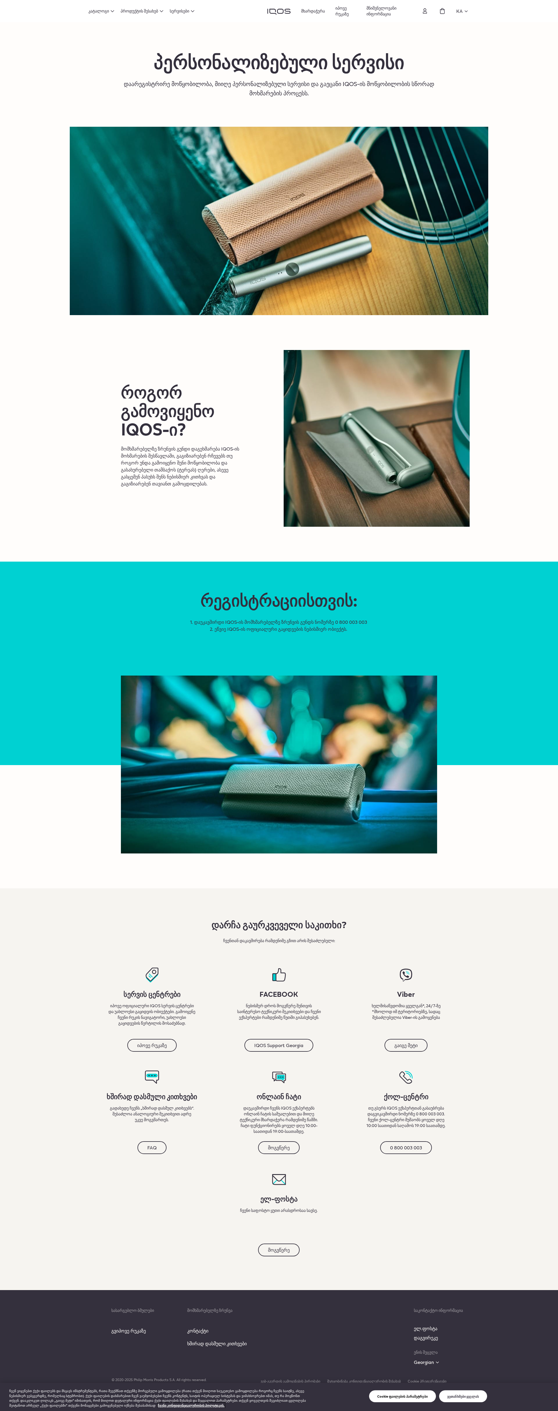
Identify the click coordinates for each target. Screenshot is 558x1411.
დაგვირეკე (426, 1337)
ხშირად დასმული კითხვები (217, 1343)
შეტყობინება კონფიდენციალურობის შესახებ (364, 1381)
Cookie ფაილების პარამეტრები (402, 1396)
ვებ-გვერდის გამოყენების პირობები (290, 1381)
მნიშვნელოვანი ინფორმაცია (381, 11)
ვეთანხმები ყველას (463, 1396)
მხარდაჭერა (313, 11)
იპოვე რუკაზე (342, 11)
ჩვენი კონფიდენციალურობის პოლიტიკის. (191, 1405)
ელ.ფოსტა (425, 1328)
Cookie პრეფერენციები (427, 1381)
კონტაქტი (197, 1330)
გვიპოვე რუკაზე (128, 1330)
